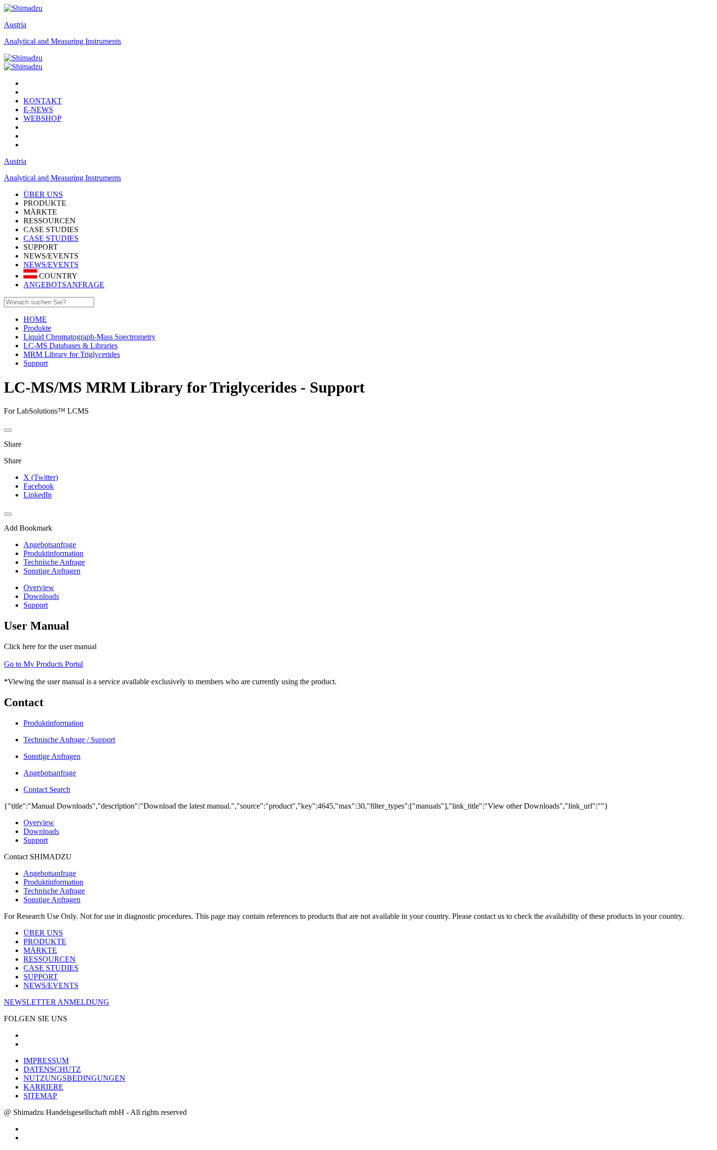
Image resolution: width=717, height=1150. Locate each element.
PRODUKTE (44, 941)
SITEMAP (40, 1095)
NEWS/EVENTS (51, 264)
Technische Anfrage (54, 891)
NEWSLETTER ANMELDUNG (56, 1002)
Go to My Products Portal (43, 664)
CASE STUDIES (51, 238)
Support (35, 605)
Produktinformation (53, 882)
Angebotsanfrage (49, 873)
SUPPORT (40, 976)
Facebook (38, 486)
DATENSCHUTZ (52, 1069)
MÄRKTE (40, 950)
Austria (15, 24)
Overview (38, 587)
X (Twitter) (40, 477)
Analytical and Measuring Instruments (62, 41)
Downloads (41, 596)
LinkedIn (37, 495)
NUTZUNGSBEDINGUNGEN (74, 1078)
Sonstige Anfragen (51, 899)
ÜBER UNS (43, 933)
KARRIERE (43, 1087)
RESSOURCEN (49, 959)
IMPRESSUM (46, 1060)
